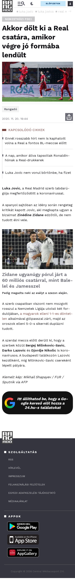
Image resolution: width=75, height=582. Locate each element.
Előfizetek (53, 3)
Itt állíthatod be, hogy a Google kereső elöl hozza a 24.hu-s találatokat (42, 403)
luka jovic (26, 11)
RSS (10, 459)
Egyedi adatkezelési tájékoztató (31, 492)
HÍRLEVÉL (14, 467)
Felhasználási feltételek (26, 484)
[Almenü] (21, 3)
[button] (70, 11)
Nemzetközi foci (18, 19)
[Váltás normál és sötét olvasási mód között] (31, 3)
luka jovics (46, 11)
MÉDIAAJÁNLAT (18, 501)
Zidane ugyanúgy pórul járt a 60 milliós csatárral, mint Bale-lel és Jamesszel (37, 280)
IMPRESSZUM (16, 476)
